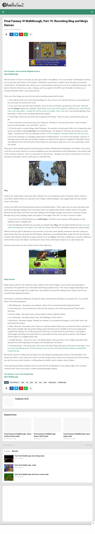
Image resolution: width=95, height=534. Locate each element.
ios (27, 382)
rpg (40, 382)
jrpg (31, 382)
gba (23, 382)
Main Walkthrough (11, 74)
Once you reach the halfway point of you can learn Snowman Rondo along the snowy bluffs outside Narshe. (49, 348)
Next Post (88, 445)
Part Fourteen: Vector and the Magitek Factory (22, 71)
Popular (7, 451)
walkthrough (62, 382)
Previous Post (8, 445)
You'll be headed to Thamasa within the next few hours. (67, 134)
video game (52, 382)
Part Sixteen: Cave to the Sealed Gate (18, 374)
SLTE (7, 29)
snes (45, 382)
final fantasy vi (17, 29)
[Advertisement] (47, 503)
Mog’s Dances (9, 279)
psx (36, 382)
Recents (15, 451)
